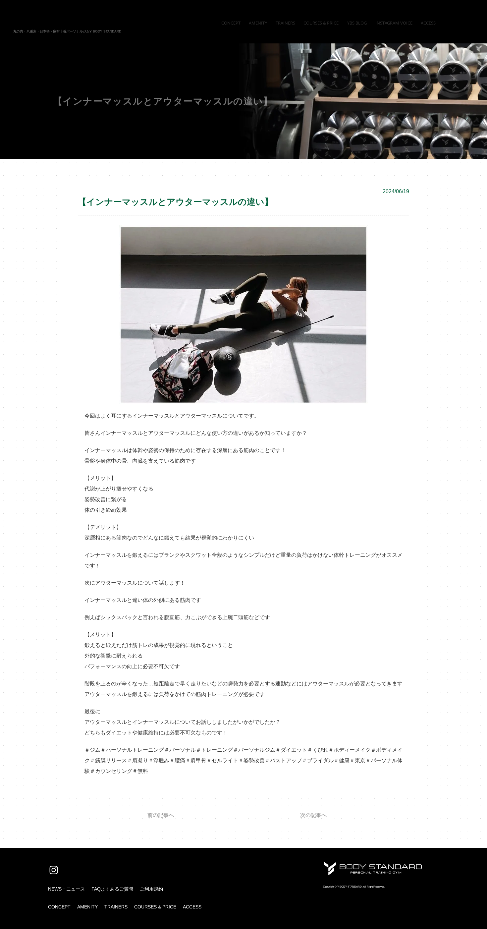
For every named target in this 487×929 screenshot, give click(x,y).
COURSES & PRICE (155, 906)
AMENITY (87, 906)
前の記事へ (160, 815)
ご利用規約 (151, 889)
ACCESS (192, 906)
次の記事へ (313, 815)
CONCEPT (59, 906)
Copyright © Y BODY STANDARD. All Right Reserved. (354, 886)
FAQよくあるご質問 (112, 889)
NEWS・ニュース (66, 889)
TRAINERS (116, 906)
